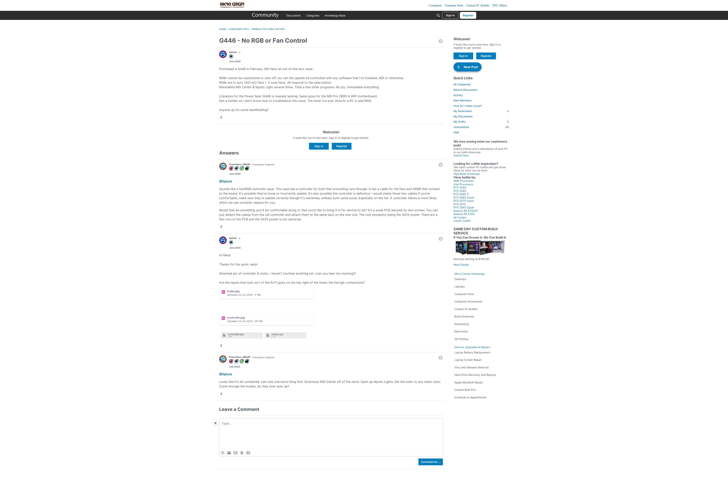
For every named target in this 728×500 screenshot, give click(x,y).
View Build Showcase (466, 173)
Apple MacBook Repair (468, 382)
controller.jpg (236, 334)
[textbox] (331, 423)
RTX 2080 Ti (461, 194)
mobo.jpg (277, 334)
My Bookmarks (481, 111)
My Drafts (481, 121)
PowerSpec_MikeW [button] (239, 164)
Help (456, 132)
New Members (462, 100)
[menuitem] (223, 453)
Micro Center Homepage (469, 273)
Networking (461, 324)
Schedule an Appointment (470, 397)
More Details (461, 264)
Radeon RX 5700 (464, 214)
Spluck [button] (233, 52)
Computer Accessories (468, 301)
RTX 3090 (459, 187)
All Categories (462, 84)
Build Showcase (464, 316)
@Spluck (225, 181)
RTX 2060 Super (463, 207)
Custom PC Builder (466, 309)
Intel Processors (463, 184)
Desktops (460, 279)
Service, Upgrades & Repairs (472, 347)
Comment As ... (430, 461)
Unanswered (481, 127)
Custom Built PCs (465, 389)
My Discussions (462, 116)
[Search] (438, 15)
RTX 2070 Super (463, 200)
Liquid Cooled (462, 220)
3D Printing (461, 339)
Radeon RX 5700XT (465, 210)
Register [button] (341, 146)
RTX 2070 (459, 204)
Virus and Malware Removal (471, 367)
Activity (458, 95)
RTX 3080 (459, 190)
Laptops (459, 286)
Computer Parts (464, 294)
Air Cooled (459, 217)
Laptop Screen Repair (468, 359)
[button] (440, 41)
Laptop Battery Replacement (472, 352)
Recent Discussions (465, 89)
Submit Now (461, 155)
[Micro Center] (265, 15)
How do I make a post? (467, 105)
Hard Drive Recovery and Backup (475, 374)
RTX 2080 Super (463, 197)
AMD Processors (463, 180)
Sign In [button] (319, 146)
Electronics (461, 331)
